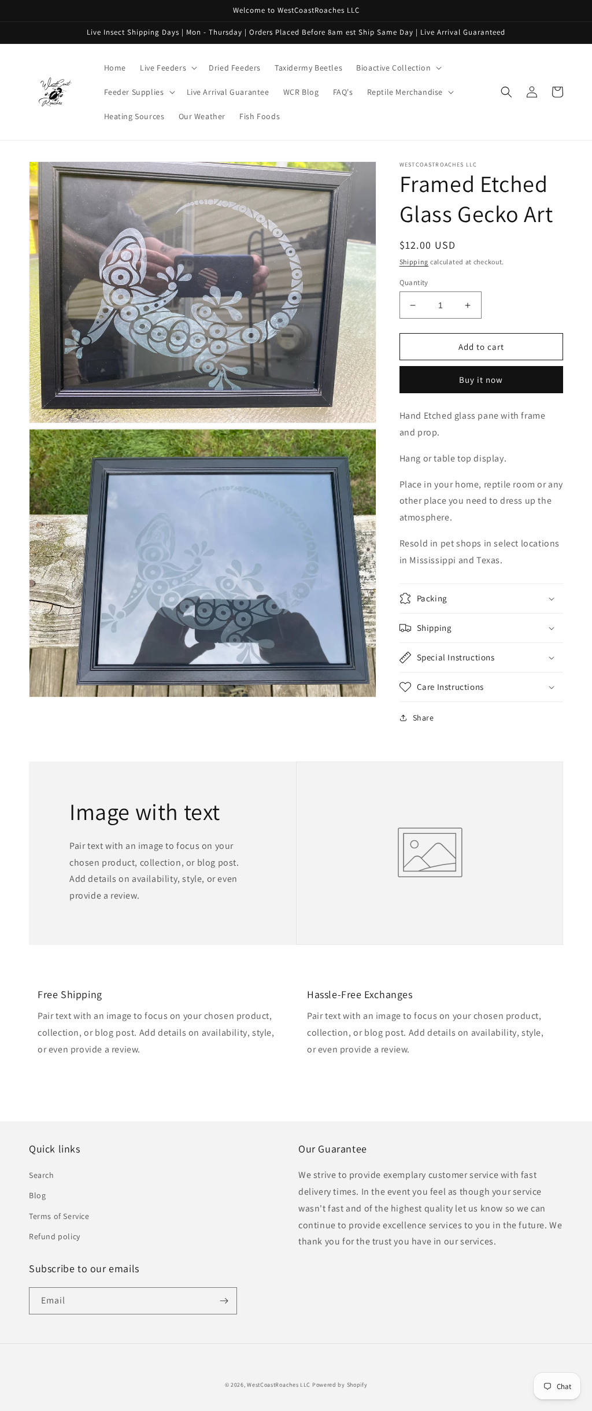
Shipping (414, 261)
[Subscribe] (223, 1300)
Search (41, 1175)
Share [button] (423, 717)
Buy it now (481, 379)
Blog (37, 1195)
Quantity (413, 282)
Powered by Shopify (340, 1384)
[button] (167, 68)
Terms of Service (59, 1216)
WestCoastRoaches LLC (278, 1384)
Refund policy (54, 1236)
